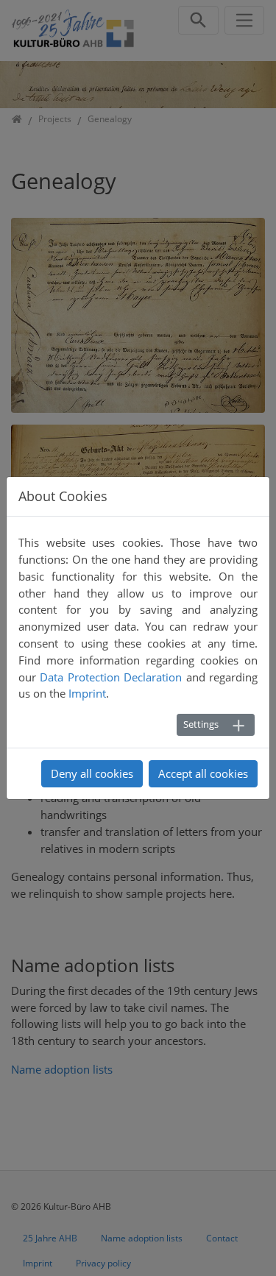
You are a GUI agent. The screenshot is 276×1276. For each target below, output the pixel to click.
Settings (201, 724)
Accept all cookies (203, 773)
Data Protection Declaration (111, 677)
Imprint (87, 693)
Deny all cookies (92, 773)
